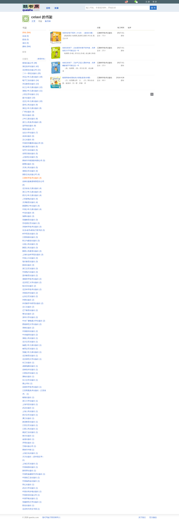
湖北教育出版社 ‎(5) (30, 147)
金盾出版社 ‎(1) (28, 439)
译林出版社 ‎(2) (28, 328)
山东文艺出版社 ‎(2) (30, 296)
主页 (33, 21)
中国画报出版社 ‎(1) (30, 467)
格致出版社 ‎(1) (28, 397)
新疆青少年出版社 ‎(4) (31, 206)
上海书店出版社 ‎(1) (30, 404)
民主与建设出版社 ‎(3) (31, 241)
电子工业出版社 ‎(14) (30, 80)
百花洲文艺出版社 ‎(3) (31, 223)
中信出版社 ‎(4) (28, 213)
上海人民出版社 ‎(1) (30, 411)
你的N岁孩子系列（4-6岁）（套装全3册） (78, 33)
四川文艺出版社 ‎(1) (30, 415)
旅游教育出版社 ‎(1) (30, 422)
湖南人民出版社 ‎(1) (30, 338)
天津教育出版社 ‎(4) (30, 202)
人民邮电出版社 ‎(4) (30, 199)
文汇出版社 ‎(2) (28, 307)
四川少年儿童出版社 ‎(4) (31, 195)
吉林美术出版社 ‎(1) (30, 370)
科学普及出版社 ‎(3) (30, 234)
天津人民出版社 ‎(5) (30, 167)
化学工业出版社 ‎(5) (30, 150)
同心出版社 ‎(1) (28, 484)
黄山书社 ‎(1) (27, 383)
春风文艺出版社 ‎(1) (30, 349)
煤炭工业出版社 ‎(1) (30, 432)
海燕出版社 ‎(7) (28, 129)
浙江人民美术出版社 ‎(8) (31, 122)
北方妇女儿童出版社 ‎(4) (31, 188)
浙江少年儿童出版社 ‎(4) (31, 192)
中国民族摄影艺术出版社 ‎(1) (33, 474)
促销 (48, 8)
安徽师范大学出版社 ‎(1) (31, 502)
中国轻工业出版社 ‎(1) (31, 478)
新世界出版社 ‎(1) (29, 471)
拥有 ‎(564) (26, 46)
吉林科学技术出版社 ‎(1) (31, 387)
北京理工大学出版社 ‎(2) (31, 282)
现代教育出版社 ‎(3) (30, 261)
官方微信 (153, 517)
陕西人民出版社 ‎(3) (30, 248)
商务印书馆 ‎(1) (28, 450)
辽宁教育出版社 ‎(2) (30, 310)
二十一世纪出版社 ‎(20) (31, 73)
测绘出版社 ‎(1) (28, 376)
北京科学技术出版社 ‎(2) (31, 289)
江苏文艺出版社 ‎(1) (30, 425)
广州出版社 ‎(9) (28, 112)
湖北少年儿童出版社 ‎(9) (31, 108)
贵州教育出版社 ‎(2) (30, 275)
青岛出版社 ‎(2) (28, 314)
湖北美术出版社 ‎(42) (30, 66)
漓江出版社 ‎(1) (28, 418)
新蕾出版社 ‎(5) (28, 164)
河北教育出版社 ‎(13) (30, 84)
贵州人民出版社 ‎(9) (30, 105)
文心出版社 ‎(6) (28, 140)
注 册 (148, 2)
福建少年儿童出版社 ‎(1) (31, 345)
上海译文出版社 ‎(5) (30, 157)
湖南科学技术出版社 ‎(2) (31, 279)
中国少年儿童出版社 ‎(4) (31, 209)
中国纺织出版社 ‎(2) (30, 331)
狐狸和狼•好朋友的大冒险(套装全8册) (76, 78)
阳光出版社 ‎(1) (28, 505)
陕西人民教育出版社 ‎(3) (31, 251)
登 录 (155, 2)
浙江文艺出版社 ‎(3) (30, 268)
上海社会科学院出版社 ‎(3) (32, 255)
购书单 (48, 21)
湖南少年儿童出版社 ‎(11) (32, 91)
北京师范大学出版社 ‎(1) (31, 359)
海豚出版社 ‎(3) (28, 216)
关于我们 (142, 517)
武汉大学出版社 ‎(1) (30, 488)
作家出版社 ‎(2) (28, 300)
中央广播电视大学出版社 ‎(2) (33, 321)
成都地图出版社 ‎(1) (30, 366)
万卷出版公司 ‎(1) (29, 446)
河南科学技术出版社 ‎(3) (31, 227)
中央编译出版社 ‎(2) (30, 335)
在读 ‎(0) (25, 36)
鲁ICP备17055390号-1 (51, 517)
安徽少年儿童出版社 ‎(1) (31, 352)
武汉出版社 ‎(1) (28, 408)
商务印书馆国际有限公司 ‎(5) (33, 160)
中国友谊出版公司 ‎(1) (31, 495)
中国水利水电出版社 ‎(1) (31, 491)
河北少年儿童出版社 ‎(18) (32, 77)
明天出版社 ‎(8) (28, 115)
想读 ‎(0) (25, 39)
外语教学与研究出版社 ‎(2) (32, 303)
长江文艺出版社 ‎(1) (30, 380)
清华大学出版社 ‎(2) (30, 317)
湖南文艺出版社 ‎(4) (30, 171)
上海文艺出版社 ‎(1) (30, 464)
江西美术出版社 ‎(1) (30, 373)
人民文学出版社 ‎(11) (30, 94)
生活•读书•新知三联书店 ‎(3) (33, 230)
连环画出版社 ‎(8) (29, 126)
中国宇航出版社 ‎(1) (30, 498)
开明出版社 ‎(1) (28, 443)
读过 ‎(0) (25, 43)
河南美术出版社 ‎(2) (30, 293)
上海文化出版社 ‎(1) (30, 453)
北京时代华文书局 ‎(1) (31, 509)
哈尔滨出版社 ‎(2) (29, 286)
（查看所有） (41, 59)
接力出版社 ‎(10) (28, 98)
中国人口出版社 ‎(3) (30, 258)
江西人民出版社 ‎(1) (30, 429)
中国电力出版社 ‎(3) (30, 272)
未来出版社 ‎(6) (28, 136)
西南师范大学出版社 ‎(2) (31, 324)
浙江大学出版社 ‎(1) (30, 401)
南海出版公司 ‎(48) (29, 63)
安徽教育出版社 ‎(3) (30, 220)
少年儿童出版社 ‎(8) (30, 119)
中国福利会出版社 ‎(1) (31, 481)
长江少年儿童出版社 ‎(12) (32, 87)
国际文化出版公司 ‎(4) (31, 174)
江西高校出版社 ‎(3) (30, 237)
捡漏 (56, 8)
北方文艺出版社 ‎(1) (30, 342)
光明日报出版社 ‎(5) (30, 153)
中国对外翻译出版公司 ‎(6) (32, 143)
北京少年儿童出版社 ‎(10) (32, 101)
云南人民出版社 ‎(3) (30, 244)
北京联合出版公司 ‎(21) (31, 70)
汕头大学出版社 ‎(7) (30, 133)
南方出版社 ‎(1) (28, 436)
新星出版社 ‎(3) (28, 265)
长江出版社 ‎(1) (28, 363)
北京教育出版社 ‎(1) (30, 356)
